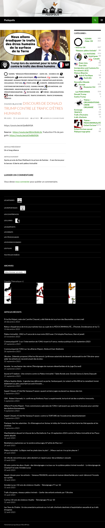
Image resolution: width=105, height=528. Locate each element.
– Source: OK (79, 47)
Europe (43, 83)
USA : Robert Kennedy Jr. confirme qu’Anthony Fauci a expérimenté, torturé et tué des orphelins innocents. (49, 398)
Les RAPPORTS (9, 227)
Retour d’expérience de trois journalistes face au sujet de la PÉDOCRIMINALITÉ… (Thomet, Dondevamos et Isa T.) (51, 326)
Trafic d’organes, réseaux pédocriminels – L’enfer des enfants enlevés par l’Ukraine (38, 492)
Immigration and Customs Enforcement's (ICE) (86, 69)
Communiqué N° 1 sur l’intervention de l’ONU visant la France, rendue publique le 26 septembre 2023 (47, 341)
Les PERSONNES (82, 92)
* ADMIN (11, 74)
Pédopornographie (13, 92)
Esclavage (9, 83)
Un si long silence (12, 148)
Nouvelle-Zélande (38, 89)
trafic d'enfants (38, 95)
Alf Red (35, 118)
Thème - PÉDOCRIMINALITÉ (19, 95)
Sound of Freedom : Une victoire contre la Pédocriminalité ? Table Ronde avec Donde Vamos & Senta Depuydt (50, 373)
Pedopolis (9, 20)
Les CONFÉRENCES (11, 214)
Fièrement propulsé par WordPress (16, 525)
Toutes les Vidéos (11, 255)
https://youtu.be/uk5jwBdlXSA (24, 135)
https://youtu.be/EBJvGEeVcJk (27, 132)
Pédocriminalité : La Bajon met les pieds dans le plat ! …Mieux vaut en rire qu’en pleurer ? (41, 450)
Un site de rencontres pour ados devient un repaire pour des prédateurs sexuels (37, 458)
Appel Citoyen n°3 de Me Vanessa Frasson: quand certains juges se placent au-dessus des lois (43, 391)
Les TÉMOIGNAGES (11, 237)
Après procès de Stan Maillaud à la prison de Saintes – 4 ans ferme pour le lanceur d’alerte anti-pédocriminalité (34, 160)
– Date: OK (88, 41)
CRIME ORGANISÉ (88, 106)
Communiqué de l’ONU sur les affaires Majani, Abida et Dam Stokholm (34, 349)
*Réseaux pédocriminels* (26, 74)
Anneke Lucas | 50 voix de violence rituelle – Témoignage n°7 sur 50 (32, 485)
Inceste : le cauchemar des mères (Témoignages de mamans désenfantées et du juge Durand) (42, 366)
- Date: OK (43, 74)
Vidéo (8, 118)
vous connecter (22, 181)
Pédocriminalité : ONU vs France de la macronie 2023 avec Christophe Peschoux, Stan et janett (44, 334)
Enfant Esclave (34, 80)
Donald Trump (20, 80)
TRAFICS (7, 98)
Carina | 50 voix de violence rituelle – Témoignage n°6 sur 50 (29, 500)
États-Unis (31, 83)
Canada (54, 77)
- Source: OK (53, 74)
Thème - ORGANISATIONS (53, 92)
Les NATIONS (53, 86)
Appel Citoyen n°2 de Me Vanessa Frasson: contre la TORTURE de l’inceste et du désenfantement (44, 416)
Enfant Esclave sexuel (52, 80)
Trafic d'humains (54, 95)
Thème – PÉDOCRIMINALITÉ (92, 121)
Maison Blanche (22, 89)
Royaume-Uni (33, 92)
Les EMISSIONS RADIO (12, 242)
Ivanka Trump (37, 86)
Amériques (93, 56)
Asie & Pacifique (25, 77)
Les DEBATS (8, 232)
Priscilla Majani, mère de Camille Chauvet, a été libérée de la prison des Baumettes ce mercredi (44, 319)
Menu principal (101, 20)
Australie (41, 77)
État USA (18, 83)
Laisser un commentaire (53, 118)
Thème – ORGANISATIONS (91, 101)
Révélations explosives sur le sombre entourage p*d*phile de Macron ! (33, 443)
